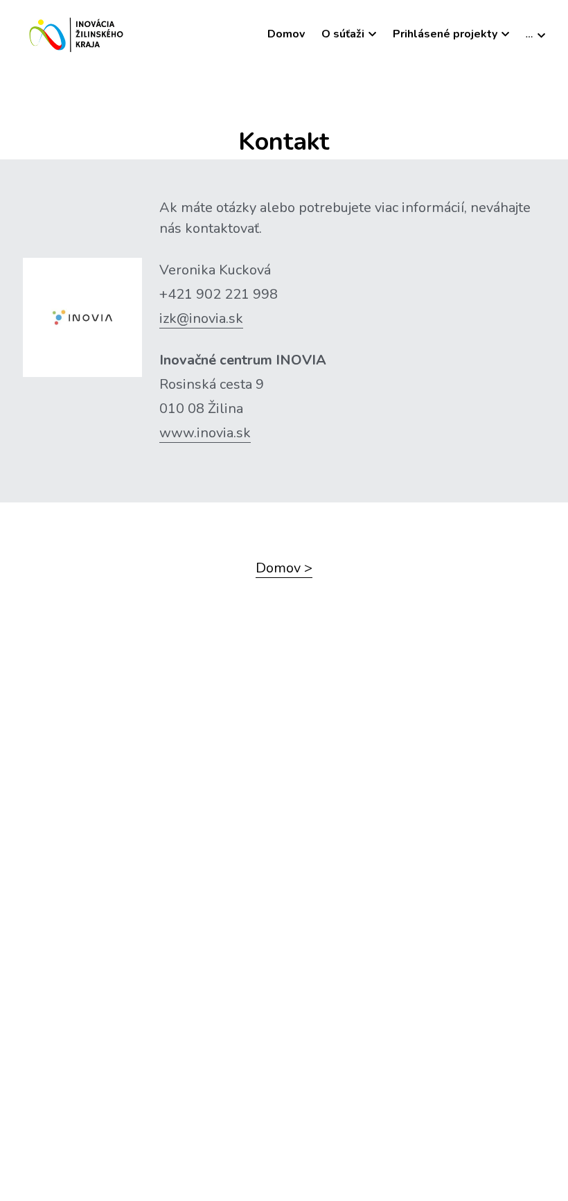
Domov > (284, 568)
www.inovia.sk (205, 432)
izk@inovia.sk (201, 318)
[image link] (78, 34)
